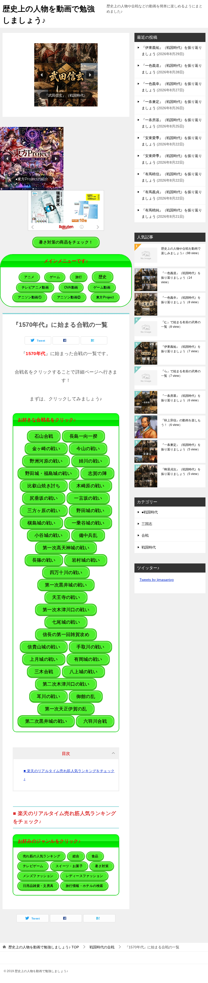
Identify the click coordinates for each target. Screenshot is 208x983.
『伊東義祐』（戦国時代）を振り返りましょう (181, 349)
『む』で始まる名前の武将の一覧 (181, 324)
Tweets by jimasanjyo (157, 580)
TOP (43, 947)
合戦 (145, 535)
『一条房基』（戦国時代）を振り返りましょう (181, 398)
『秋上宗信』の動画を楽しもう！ (181, 423)
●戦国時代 (150, 512)
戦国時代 (149, 547)
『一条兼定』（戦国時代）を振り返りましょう (181, 447)
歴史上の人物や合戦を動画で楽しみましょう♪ (181, 251)
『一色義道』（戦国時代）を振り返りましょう (181, 277)
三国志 (147, 524)
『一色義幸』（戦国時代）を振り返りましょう (181, 300)
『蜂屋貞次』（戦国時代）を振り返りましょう (181, 472)
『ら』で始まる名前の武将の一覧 (181, 373)
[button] (66, 74)
